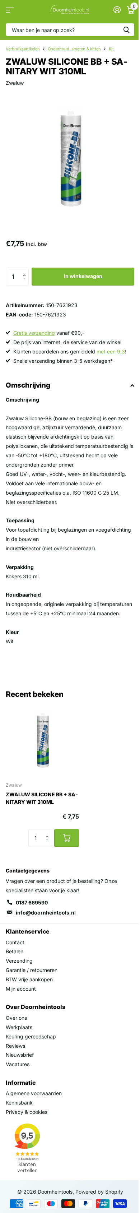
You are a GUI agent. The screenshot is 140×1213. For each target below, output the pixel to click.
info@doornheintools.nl (46, 912)
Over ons (16, 1018)
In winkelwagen (83, 276)
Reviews (15, 1046)
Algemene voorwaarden (34, 1093)
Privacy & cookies (26, 1112)
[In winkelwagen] (66, 838)
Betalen (14, 951)
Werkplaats (19, 1027)
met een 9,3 (111, 351)
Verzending (19, 961)
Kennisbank (19, 1102)
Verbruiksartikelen (23, 48)
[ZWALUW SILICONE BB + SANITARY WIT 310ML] (42, 739)
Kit (111, 48)
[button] (26, 270)
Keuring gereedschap (31, 1036)
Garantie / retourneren (31, 970)
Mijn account (21, 989)
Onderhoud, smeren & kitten (74, 48)
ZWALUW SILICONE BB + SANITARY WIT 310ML (42, 798)
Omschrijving (28, 385)
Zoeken (126, 29)
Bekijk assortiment (10, 10)
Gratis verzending (34, 333)
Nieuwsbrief (20, 1055)
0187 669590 (32, 902)
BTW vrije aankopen (29, 979)
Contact (15, 942)
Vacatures (17, 1064)
